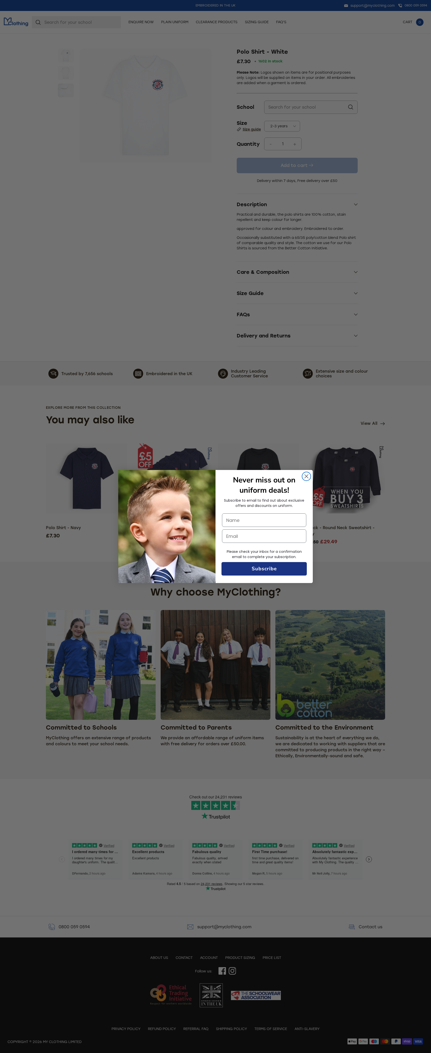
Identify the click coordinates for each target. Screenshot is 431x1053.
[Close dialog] (306, 476)
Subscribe (264, 568)
